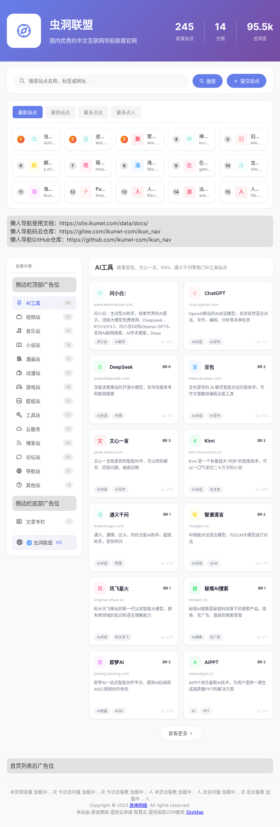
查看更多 (177, 733)
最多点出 (93, 112)
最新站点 (27, 112)
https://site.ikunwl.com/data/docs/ (103, 223)
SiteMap (195, 812)
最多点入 (126, 112)
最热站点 (60, 112)
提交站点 (250, 81)
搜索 (211, 81)
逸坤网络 (138, 805)
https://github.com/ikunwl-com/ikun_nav (119, 239)
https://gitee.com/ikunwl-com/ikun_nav (109, 231)
